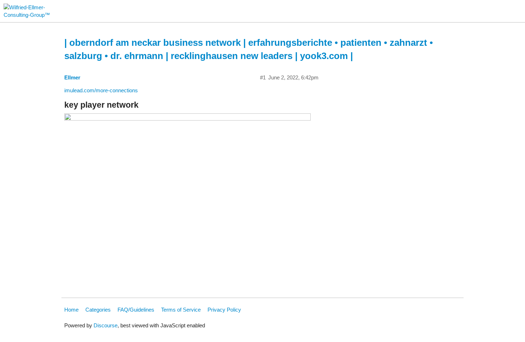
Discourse (106, 325)
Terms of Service (181, 310)
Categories (98, 310)
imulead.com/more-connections (101, 90)
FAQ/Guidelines (136, 310)
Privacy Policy (224, 310)
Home (71, 310)
